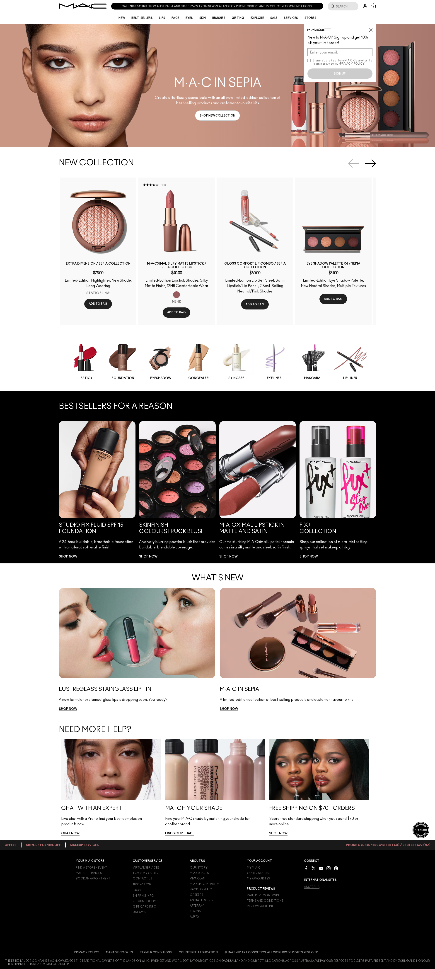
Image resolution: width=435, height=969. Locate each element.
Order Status (258, 873)
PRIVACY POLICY (352, 63)
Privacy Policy (86, 952)
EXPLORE (257, 18)
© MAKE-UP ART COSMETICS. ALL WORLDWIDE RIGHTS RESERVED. (272, 952)
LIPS (162, 18)
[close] (372, 28)
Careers (196, 895)
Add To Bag (98, 303)
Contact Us (142, 878)
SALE (274, 18)
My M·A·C (254, 867)
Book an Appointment (93, 878)
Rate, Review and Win (263, 895)
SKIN (202, 18)
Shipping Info (143, 895)
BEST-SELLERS (142, 18)
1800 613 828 (142, 884)
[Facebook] (306, 868)
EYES (189, 18)
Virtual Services (146, 867)
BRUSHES (218, 18)
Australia (311, 887)
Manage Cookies (119, 952)
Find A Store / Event (91, 867)
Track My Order (145, 873)
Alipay (194, 916)
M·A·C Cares (199, 873)
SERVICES (291, 18)
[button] (217, 85)
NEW (121, 18)
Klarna (195, 911)
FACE (175, 18)
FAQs (137, 890)
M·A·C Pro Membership (207, 884)
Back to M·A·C (201, 889)
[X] (314, 868)
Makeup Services (89, 873)
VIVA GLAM (197, 878)
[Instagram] (328, 868)
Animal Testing (201, 900)
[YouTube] (321, 868)
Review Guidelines (261, 906)
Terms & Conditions (156, 952)
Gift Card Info (144, 906)
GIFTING (238, 18)
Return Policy (144, 901)
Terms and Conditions (265, 900)
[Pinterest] (336, 868)
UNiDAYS (139, 912)
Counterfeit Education (198, 952)
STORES (310, 18)
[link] (217, 115)
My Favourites (258, 878)
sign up (340, 73)
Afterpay (197, 905)
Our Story (199, 867)
